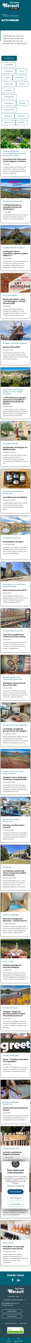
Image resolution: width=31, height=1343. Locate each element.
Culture (21, 71)
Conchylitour (8, 71)
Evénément (19, 78)
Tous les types (9, 58)
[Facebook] (13, 1280)
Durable (7, 78)
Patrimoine (8, 116)
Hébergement (9, 97)
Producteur (21, 116)
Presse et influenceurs (11, 16)
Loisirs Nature (8, 103)
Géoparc (22, 84)
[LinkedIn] (18, 1280)
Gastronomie (8, 84)
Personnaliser (15, 1198)
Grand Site (7, 90)
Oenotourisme (9, 110)
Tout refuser (15, 1204)
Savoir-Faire (8, 123)
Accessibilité (8, 65)
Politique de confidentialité (15, 1186)
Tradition (21, 123)
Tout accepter (15, 1192)
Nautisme (22, 103)
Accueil (3, 14)
